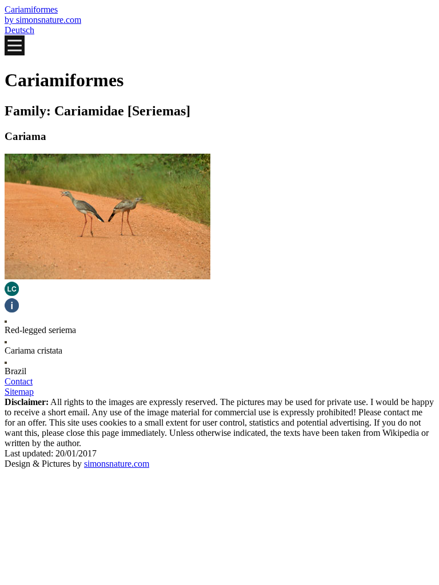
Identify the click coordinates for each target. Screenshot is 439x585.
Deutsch (19, 30)
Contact (19, 381)
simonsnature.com (116, 463)
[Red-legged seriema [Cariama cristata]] (107, 276)
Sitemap (19, 391)
